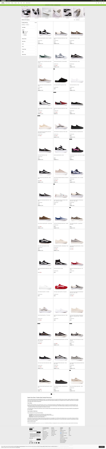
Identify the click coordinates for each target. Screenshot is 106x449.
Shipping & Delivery (45, 434)
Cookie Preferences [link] (62, 442)
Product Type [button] (24, 49)
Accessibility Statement (63, 435)
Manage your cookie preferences (20, 446)
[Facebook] (36, 442)
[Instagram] (34, 442)
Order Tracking (94, 0)
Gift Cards (52, 435)
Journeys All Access (54, 430)
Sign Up (31, 429)
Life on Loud (52, 429)
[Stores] (99, 3)
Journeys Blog (53, 431)
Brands (70, 429)
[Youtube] (39, 442)
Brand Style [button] (23, 27)
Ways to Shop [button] (24, 54)
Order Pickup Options (45, 435)
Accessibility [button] (100, 0)
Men (69, 431)
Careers (61, 429)
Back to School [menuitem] (28, 2)
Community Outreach (63, 430)
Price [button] (23, 46)
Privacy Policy (62, 431)
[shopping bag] (104, 3)
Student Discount (53, 434)
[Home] (3, 3)
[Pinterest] (32, 442)
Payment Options (45, 436)
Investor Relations (62, 439)
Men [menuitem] (18, 2)
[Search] (96, 3)
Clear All (36, 22)
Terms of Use (61, 434)
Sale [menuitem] (24, 2)
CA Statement (62, 436)
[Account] (101, 3)
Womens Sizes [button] (24, 38)
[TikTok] (30, 442)
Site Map (44, 439)
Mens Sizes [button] (23, 41)
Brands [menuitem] (12, 2)
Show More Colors (40, 40)
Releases (70, 435)
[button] (104, 0)
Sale (69, 434)
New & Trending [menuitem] (7, 2)
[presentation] (8, 3)
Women (70, 430)
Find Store (38, 439)
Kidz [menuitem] (21, 2)
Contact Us (44, 429)
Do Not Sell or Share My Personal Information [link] (63, 441)
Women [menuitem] (16, 2)
